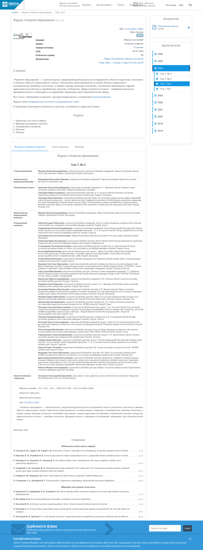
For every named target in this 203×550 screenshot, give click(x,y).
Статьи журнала (60, 146)
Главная (15, 12)
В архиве (138, 47)
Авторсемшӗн (103, 4)
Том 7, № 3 (165, 78)
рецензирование (102, 96)
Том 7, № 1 (165, 88)
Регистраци (171, 5)
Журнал (86, 4)
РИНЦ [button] (140, 35)
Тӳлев (120, 4)
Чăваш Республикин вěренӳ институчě (123, 58)
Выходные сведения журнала (29, 146)
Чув (190, 4)
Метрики (79, 146)
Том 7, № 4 (165, 73)
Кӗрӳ (181, 5)
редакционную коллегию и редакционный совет (54, 101)
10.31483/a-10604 (134, 28)
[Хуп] (190, 538)
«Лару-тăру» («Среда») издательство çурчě (120, 62)
